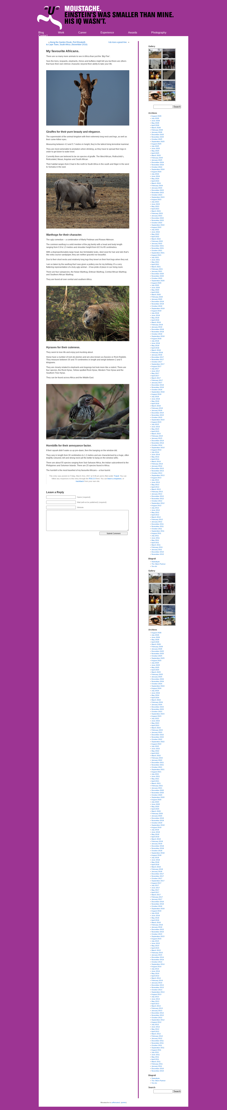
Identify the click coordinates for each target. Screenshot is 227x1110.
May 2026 (155, 123)
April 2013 (155, 487)
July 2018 (155, 341)
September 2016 (158, 392)
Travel (116, 476)
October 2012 (157, 501)
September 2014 (158, 447)
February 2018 (157, 352)
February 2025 (157, 158)
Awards (132, 32)
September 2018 (158, 336)
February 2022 (157, 241)
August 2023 (156, 199)
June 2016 (156, 399)
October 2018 (157, 334)
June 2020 (156, 287)
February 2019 (157, 325)
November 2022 (158, 220)
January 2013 (157, 494)
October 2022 (157, 223)
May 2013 (155, 485)
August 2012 (156, 505)
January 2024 (157, 188)
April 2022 (155, 236)
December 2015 (158, 413)
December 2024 (158, 162)
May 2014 (155, 457)
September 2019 (158, 308)
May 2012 (155, 512)
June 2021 (156, 260)
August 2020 (156, 283)
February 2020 (157, 297)
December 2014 (158, 440)
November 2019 (158, 304)
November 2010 (158, 554)
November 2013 (158, 471)
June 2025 (156, 148)
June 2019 (156, 315)
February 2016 (157, 408)
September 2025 (158, 141)
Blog (41, 32)
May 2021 (155, 262)
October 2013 (157, 473)
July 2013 (155, 480)
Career (82, 32)
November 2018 (158, 332)
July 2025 (155, 146)
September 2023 (158, 197)
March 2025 (156, 155)
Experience (107, 32)
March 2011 (156, 545)
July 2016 (155, 396)
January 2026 (157, 132)
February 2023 (157, 213)
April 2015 (155, 431)
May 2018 (155, 345)
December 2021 (158, 246)
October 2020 (157, 278)
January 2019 (157, 327)
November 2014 (158, 443)
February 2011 (157, 547)
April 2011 (155, 542)
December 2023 (158, 190)
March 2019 (156, 322)
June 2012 (156, 510)
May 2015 (155, 429)
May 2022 (155, 234)
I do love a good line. (118, 42)
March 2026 (156, 128)
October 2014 (157, 445)
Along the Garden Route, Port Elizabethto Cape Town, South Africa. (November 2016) (66, 43)
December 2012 (158, 496)
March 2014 (156, 461)
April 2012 (155, 515)
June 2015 (156, 427)
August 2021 (156, 255)
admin (123, 1102)
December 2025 (158, 134)
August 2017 (156, 366)
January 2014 (157, 466)
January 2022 (157, 243)
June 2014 (156, 454)
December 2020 (158, 274)
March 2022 (156, 239)
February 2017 (157, 380)
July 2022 (155, 230)
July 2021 (155, 257)
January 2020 (157, 299)
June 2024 (156, 176)
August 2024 (156, 172)
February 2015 (157, 436)
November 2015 (158, 415)
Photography (158, 32)
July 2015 (155, 424)
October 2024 (157, 167)
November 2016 (158, 387)
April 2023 (155, 209)
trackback (80, 481)
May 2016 (155, 401)
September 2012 (158, 503)
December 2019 (158, 301)
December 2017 (158, 357)
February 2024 (157, 185)
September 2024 (158, 169)
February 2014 (157, 464)
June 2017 (156, 371)
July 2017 (155, 369)
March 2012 (156, 517)
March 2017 (156, 378)
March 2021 (156, 267)
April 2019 (155, 320)
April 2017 (155, 376)
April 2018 (155, 348)
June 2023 (156, 204)
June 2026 (156, 121)
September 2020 (158, 281)
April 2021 (155, 264)
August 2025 (156, 144)
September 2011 (158, 531)
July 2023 (155, 202)
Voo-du (154, 566)
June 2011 (156, 538)
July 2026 (155, 118)
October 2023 (157, 195)
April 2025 (155, 153)
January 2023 (157, 216)
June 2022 (156, 232)
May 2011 (155, 540)
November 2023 (158, 192)
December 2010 (158, 552)
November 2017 (158, 359)
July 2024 (155, 174)
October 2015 (157, 417)
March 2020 (156, 294)
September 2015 (158, 420)
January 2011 (157, 549)
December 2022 (158, 218)
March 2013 (156, 489)
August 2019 (156, 311)
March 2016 (156, 406)
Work (61, 32)
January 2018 (157, 355)
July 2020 (155, 285)
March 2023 (156, 211)
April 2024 (155, 181)
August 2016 (156, 394)
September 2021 (158, 253)
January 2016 (157, 410)
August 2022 (156, 227)
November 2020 (158, 276)
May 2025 (155, 151)
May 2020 (155, 290)
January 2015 (157, 438)
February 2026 (157, 130)
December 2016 (158, 385)
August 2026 (156, 116)
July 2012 (155, 508)
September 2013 (158, 475)
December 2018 (158, 329)
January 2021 (157, 271)
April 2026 (155, 125)
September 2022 (158, 225)
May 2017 (155, 373)
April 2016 (155, 403)
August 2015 (156, 422)
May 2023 (155, 206)
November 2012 (158, 498)
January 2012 (157, 522)
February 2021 (157, 269)
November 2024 (158, 165)
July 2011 (155, 536)
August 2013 (156, 478)
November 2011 (158, 526)
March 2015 (156, 434)
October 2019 (157, 306)
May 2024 (155, 179)
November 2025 (158, 137)
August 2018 (156, 338)
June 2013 (156, 482)
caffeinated (115, 1102)
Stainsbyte (156, 562)
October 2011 (157, 529)
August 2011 (156, 533)
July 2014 (155, 452)
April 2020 (155, 292)
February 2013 (157, 491)
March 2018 (156, 350)
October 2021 (157, 250)
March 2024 (156, 183)
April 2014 (155, 459)
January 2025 (157, 160)
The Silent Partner (159, 564)
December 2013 (158, 468)
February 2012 (157, 519)
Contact (43, 35)
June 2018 (156, 343)
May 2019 (155, 318)
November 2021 (158, 248)
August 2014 (156, 450)
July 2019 (155, 313)
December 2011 (158, 524)
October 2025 (157, 139)
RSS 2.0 (92, 479)
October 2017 (157, 362)
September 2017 (158, 364)
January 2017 (157, 383)
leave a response (114, 479)
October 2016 (157, 389)
